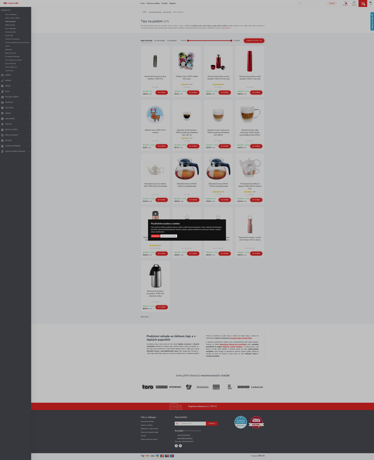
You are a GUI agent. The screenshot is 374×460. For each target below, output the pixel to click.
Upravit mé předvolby (168, 236)
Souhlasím (155, 236)
